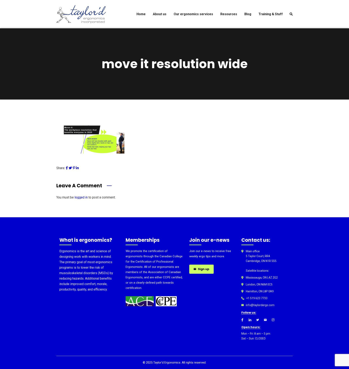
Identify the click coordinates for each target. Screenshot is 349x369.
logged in (81, 197)
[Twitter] (70, 168)
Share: (60, 168)
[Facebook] (67, 168)
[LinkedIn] (77, 168)
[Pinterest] (74, 168)
